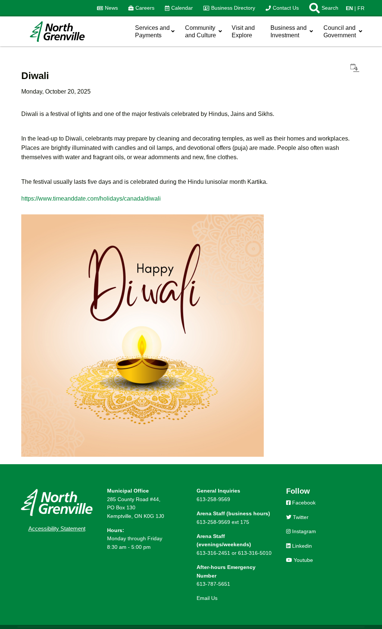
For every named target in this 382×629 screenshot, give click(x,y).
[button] (321, 8)
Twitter (300, 517)
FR (360, 8)
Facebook (303, 503)
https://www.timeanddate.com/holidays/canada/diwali (91, 198)
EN (349, 8)
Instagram (303, 531)
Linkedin (301, 546)
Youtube (302, 560)
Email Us (207, 598)
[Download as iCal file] (354, 67)
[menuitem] (107, 8)
